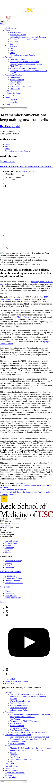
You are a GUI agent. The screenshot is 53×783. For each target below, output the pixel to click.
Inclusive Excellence (13, 93)
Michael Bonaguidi (24, 317)
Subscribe (14, 102)
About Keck (5, 587)
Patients (8, 545)
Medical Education (17, 84)
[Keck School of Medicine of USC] (26, 516)
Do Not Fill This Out (13, 177)
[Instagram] (29, 235)
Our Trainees (15, 88)
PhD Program (15, 82)
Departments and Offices (10, 572)
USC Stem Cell (11, 28)
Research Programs (12, 580)
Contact (8, 97)
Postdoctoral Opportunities (20, 86)
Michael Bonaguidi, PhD (31, 485)
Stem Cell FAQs (16, 32)
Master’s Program (17, 79)
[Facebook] (5, 186)
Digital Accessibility (13, 598)
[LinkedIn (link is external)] (7, 670)
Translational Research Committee (23, 68)
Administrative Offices (14, 583)
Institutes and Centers (13, 578)
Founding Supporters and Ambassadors (25, 39)
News (12, 48)
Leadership (9, 593)
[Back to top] (4, 499)
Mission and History (18, 35)
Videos (12, 53)
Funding (8, 91)
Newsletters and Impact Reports (22, 55)
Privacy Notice (11, 679)
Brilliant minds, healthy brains (13, 490)
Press (7, 550)
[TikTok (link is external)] (7, 675)
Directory (13, 100)
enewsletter (23, 171)
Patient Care (9, 565)
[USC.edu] (8, 21)
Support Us (9, 95)
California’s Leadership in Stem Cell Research (28, 37)
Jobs (11, 44)
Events (12, 50)
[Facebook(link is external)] (7, 608)
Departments (10, 576)
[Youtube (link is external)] (29, 666)
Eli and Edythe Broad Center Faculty (24, 62)
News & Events (11, 46)
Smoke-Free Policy (12, 683)
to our (16, 171)
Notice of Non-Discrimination (16, 681)
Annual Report (11, 595)
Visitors (8, 552)
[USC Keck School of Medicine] (17, 10)
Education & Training (13, 75)
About (7, 30)
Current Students (11, 541)
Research (8, 57)
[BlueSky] (7, 184)
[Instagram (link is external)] (7, 617)
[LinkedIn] (9, 245)
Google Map (5, 525)
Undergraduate (15, 77)
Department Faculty (17, 59)
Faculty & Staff (11, 543)
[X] (7, 249)
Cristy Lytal (10, 126)
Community (9, 548)
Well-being (14, 41)
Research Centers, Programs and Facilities (26, 64)
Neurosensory (21, 483)
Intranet (3, 602)
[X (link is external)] (7, 612)
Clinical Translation (17, 66)
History (8, 591)
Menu (3, 21)
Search (7, 104)
